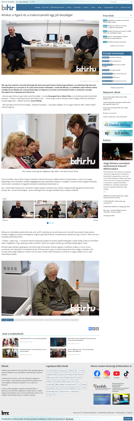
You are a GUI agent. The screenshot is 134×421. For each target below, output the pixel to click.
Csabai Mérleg (23, 2)
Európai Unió (51, 395)
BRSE (56, 374)
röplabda (50, 374)
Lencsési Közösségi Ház (20, 320)
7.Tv (78, 384)
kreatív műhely (39, 320)
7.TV (32, 2)
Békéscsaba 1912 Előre (77, 371)
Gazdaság (77, 7)
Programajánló (109, 7)
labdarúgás (64, 371)
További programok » (117, 88)
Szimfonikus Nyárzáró (115, 57)
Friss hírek (45, 7)
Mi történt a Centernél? (109, 113)
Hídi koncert (116, 77)
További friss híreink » (117, 46)
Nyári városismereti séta (119, 74)
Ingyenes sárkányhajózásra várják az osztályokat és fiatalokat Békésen (115, 37)
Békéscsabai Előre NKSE (70, 381)
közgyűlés (72, 388)
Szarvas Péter (82, 388)
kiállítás (55, 371)
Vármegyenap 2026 (114, 70)
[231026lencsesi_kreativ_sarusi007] (82, 209)
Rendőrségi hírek (52, 391)
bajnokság (50, 388)
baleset (84, 384)
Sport (93, 7)
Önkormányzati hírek (57, 7)
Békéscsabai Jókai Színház (55, 378)
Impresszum (77, 413)
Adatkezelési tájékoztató (106, 413)
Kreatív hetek (31, 320)
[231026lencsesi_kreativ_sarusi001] (18, 209)
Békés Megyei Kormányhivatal (65, 384)
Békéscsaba (10, 320)
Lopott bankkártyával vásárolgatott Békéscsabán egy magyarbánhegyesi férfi (117, 103)
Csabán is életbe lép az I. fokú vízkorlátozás (115, 117)
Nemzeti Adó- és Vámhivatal (69, 391)
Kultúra (86, 7)
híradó (49, 371)
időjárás (49, 381)
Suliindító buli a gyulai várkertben (116, 42)
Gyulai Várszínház (61, 388)
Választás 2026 (125, 7)
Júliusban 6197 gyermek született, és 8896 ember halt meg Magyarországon (117, 32)
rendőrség (50, 384)
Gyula (62, 374)
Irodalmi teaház (49, 320)
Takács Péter (57, 320)
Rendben (128, 419)
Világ (99, 7)
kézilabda (57, 381)
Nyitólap (37, 7)
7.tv (116, 7)
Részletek (69, 419)
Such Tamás (96, 81)
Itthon (69, 7)
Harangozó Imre (74, 320)
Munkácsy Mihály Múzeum (74, 374)
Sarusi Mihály (65, 320)
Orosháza (78, 378)
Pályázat (130, 413)
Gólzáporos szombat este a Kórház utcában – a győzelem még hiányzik (115, 26)
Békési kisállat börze (115, 61)
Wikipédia (34, 182)
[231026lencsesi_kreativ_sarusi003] (50, 209)
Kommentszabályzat (90, 413)
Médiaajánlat (120, 413)
